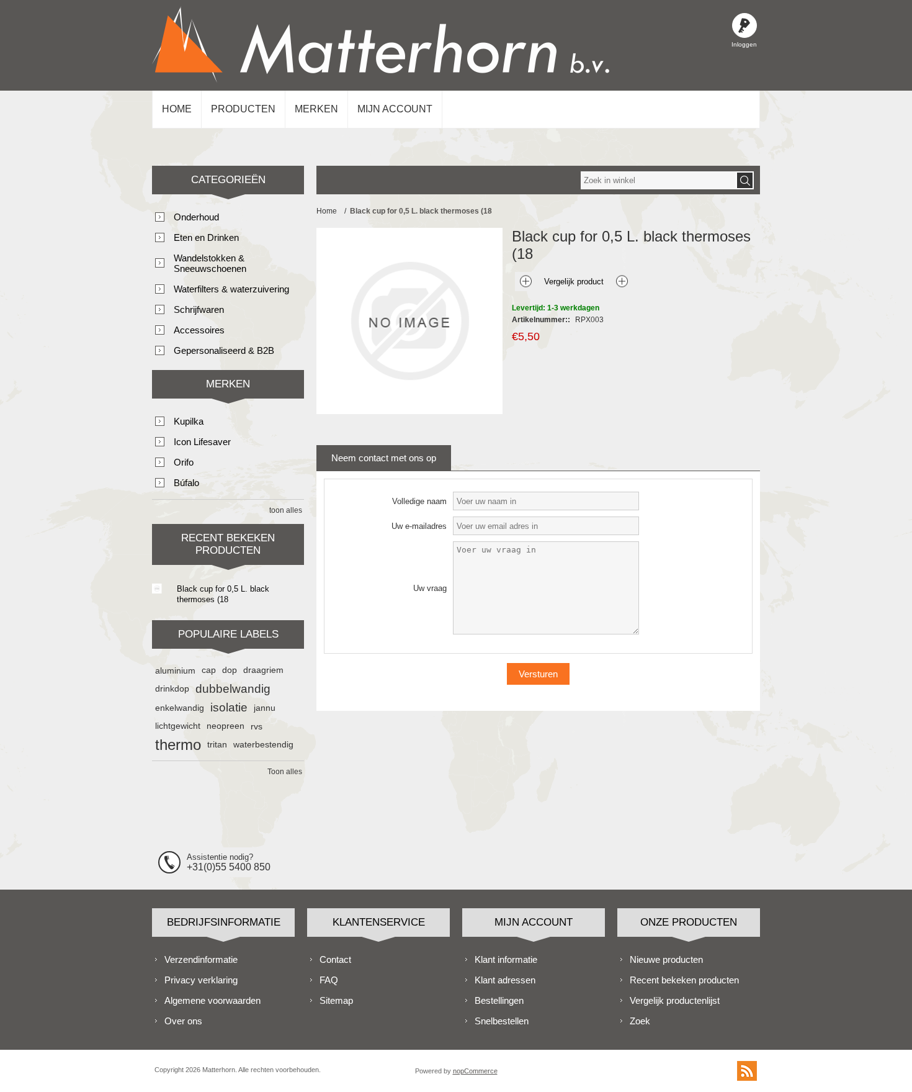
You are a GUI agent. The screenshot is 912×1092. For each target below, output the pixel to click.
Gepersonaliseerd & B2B (224, 350)
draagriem (263, 670)
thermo (178, 744)
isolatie (229, 707)
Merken (316, 109)
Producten (243, 109)
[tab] (383, 458)
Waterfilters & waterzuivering (231, 289)
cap (209, 670)
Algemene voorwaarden (212, 1000)
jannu (264, 708)
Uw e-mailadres (419, 526)
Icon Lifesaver (202, 441)
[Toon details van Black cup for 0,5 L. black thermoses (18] (157, 588)
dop (229, 670)
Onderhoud (196, 217)
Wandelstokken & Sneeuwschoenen (210, 263)
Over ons (183, 1021)
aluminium (175, 670)
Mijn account (394, 109)
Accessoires (199, 330)
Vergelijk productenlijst (675, 1000)
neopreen (225, 726)
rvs (256, 726)
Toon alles (284, 771)
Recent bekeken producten (684, 980)
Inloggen (744, 25)
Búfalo (186, 482)
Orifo (184, 462)
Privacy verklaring (201, 980)
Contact (335, 959)
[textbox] (658, 180)
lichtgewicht (177, 726)
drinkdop (172, 688)
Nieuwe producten (666, 959)
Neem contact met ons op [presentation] (383, 458)
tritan (217, 744)
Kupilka (188, 421)
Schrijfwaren (199, 309)
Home (177, 109)
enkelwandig (179, 708)
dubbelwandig (232, 688)
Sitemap (336, 1000)
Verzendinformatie (201, 959)
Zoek (640, 1021)
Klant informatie (506, 959)
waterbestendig (263, 744)
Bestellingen (499, 1000)
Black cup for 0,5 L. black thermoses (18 (223, 594)
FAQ (329, 980)
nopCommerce (475, 1071)
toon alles (285, 510)
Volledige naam (419, 501)
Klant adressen (505, 980)
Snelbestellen (502, 1021)
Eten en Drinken (206, 237)
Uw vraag (430, 588)
